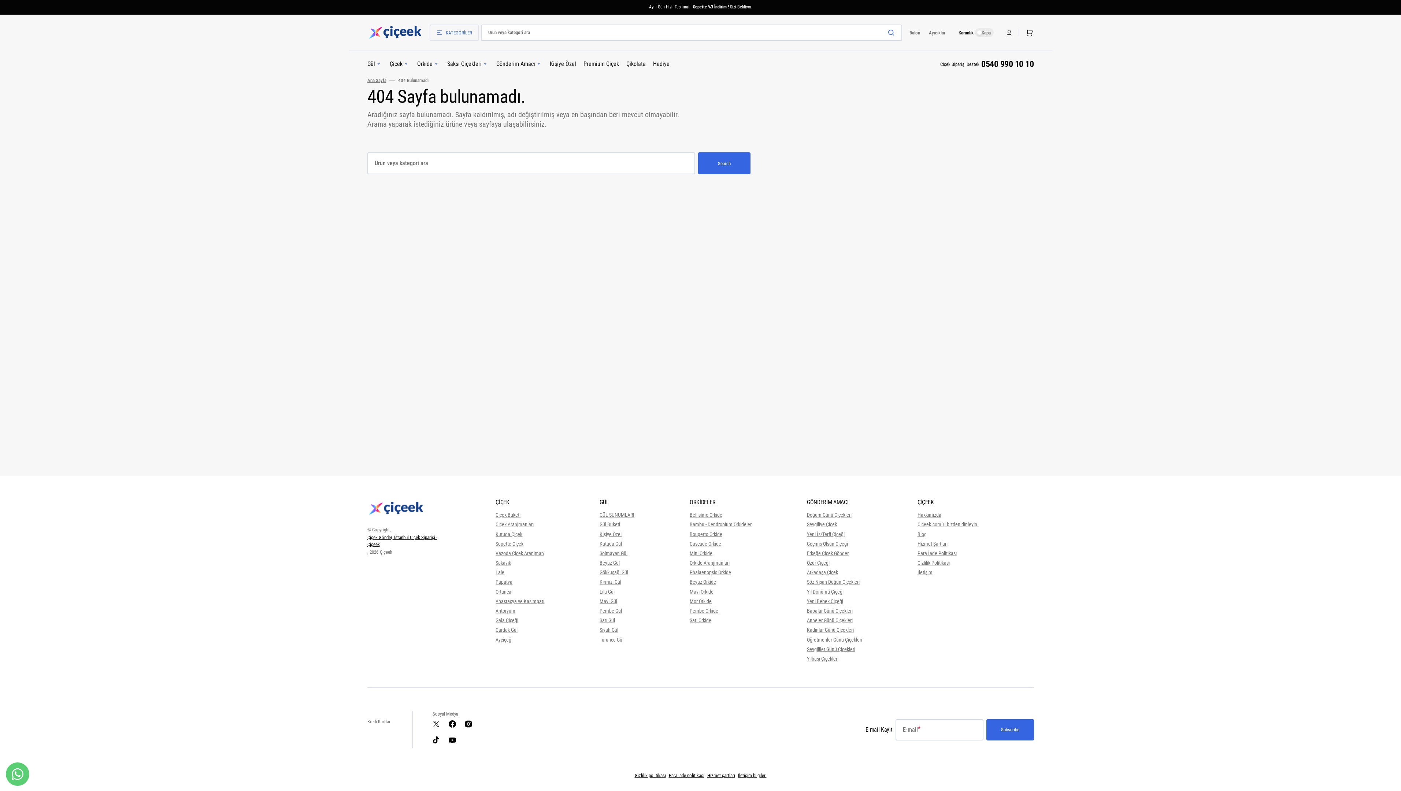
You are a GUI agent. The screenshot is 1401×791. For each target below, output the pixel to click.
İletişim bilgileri (752, 775)
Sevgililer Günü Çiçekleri (831, 649)
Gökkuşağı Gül (614, 572)
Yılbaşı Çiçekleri (822, 659)
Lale (500, 572)
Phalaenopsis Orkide (710, 572)
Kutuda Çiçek (509, 534)
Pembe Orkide (704, 611)
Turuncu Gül (611, 640)
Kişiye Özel (611, 534)
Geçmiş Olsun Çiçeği (827, 544)
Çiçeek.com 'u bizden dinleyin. (948, 524)
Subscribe (1010, 729)
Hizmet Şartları (933, 544)
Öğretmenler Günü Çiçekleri (834, 640)
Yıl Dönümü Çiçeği (825, 592)
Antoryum (505, 611)
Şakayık (503, 563)
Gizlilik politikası (650, 775)
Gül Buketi (610, 524)
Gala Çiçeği (507, 620)
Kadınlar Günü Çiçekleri (830, 630)
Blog (922, 534)
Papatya (504, 582)
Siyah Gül (609, 630)
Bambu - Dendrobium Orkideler (721, 524)
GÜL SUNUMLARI (617, 515)
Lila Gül (607, 592)
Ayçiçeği (504, 640)
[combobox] (691, 33)
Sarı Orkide (700, 620)
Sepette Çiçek (509, 544)
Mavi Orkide (702, 592)
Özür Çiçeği (818, 563)
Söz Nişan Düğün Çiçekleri (833, 582)
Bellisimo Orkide (706, 515)
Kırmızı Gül (610, 582)
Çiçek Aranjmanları (515, 524)
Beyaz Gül (610, 563)
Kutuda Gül (611, 544)
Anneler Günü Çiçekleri (830, 620)
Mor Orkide (701, 601)
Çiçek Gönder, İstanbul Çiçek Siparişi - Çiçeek (402, 541)
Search (724, 163)
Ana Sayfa (376, 80)
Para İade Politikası (937, 553)
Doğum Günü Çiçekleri (829, 515)
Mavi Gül (608, 601)
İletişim (925, 572)
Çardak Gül (507, 630)
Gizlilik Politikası (934, 563)
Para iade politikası (686, 775)
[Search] (892, 33)
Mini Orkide (701, 553)
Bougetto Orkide (706, 534)
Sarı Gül (607, 620)
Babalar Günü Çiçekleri (830, 611)
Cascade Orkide (705, 544)
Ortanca (503, 592)
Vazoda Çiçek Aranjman (520, 553)
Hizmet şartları (721, 775)
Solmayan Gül (613, 553)
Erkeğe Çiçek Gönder (828, 553)
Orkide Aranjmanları (710, 563)
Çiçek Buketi (508, 515)
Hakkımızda (929, 515)
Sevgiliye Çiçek (822, 524)
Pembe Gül (611, 611)
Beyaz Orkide (703, 582)
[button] (1028, 33)
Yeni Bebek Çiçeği (825, 601)
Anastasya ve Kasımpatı (520, 601)
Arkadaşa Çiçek (822, 572)
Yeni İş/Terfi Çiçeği (826, 534)
